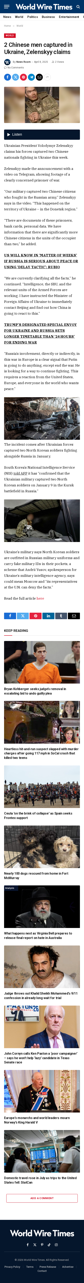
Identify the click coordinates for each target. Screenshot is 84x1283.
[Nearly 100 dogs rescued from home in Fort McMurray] (42, 847)
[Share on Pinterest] (23, 77)
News (7, 17)
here (40, 598)
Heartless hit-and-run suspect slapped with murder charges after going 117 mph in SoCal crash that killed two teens (41, 753)
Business (48, 17)
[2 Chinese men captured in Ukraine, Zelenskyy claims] (42, 105)
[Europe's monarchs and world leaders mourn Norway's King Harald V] (42, 1091)
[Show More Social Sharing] (47, 77)
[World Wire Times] (44, 6)
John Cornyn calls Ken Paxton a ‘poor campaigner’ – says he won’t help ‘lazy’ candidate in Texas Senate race (40, 1058)
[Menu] (6, 6)
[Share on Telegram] (31, 77)
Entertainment (69, 17)
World (19, 17)
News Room (23, 61)
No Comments (16, 67)
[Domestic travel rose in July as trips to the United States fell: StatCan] (42, 1151)
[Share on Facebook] (7, 77)
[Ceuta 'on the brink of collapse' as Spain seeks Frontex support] (42, 786)
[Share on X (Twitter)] (15, 77)
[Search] (78, 6)
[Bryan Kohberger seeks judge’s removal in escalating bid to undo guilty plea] (42, 662)
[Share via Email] (39, 77)
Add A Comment (42, 1198)
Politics (32, 17)
